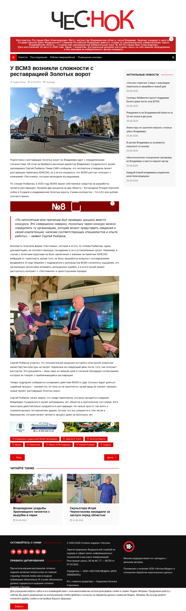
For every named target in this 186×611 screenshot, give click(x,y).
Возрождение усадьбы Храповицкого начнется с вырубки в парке (31, 512)
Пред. (19, 457)
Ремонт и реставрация (59, 445)
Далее (110, 457)
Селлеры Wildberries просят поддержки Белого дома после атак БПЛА (147, 100)
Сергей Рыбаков (87, 445)
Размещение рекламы (90, 57)
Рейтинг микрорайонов (62, 57)
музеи (18, 445)
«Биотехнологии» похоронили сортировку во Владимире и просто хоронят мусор (149, 159)
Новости (22, 57)
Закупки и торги (73, 439)
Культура (50, 82)
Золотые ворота (97, 439)
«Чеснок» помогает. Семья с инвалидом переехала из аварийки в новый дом (148, 85)
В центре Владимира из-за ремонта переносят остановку (145, 144)
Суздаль (107, 445)
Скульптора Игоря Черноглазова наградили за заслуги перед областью (90, 512)
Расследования (38, 57)
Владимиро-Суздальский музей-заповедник (36, 439)
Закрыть (19, 606)
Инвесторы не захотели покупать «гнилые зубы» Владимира (149, 129)
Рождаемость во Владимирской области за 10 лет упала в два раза (149, 114)
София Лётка (19, 82)
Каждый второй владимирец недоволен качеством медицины (147, 174)
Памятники (35, 445)
